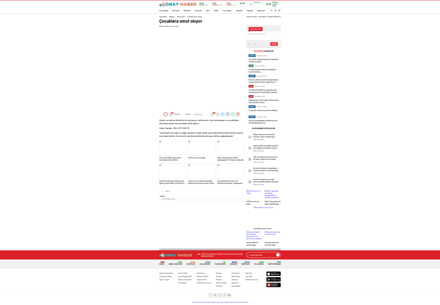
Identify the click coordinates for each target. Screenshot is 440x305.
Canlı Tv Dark (183, 273)
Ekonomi (198, 10)
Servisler (175, 10)
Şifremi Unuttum (251, 280)
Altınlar (218, 273)
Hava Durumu (205, 263)
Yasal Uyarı (244, 302)
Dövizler (219, 276)
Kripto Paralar (274, 263)
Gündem (187, 10)
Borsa (161, 263)
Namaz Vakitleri (175, 263)
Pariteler (246, 263)
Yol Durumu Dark (165, 276)
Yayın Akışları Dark (185, 276)
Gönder (162, 196)
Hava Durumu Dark (166, 273)
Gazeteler (261, 10)
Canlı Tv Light (164, 280)
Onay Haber (163, 17)
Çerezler (220, 302)
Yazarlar (250, 10)
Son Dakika (163, 10)
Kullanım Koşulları (234, 302)
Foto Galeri (227, 10)
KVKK (226, 302)
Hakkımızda (196, 302)
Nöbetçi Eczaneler (185, 280)
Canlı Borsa (201, 273)
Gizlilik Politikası (211, 302)
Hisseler (233, 263)
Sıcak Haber (236, 286)
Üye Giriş (248, 273)
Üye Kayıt (248, 276)
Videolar (239, 10)
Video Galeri (235, 276)
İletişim (203, 302)
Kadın (216, 10)
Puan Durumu (220, 263)
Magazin (171, 17)
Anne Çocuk (181, 17)
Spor (208, 10)
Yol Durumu (259, 263)
